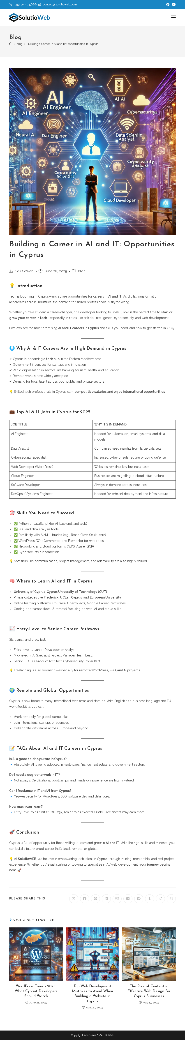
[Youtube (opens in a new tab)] (173, 4)
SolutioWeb (24, 271)
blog (82, 271)
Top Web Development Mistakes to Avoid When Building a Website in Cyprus (92, 994)
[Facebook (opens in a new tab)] (168, 4)
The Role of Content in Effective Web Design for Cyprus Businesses (148, 991)
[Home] (10, 44)
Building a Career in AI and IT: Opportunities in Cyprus (62, 44)
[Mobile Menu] (173, 17)
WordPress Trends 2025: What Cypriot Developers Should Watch (36, 991)
